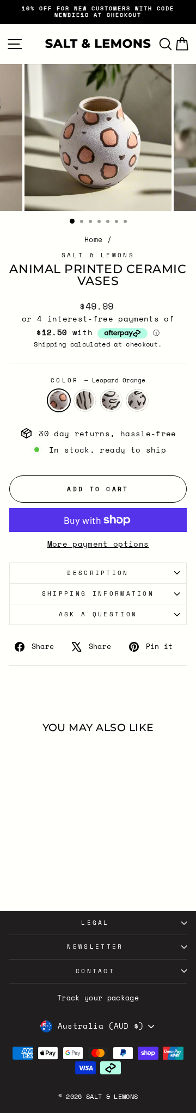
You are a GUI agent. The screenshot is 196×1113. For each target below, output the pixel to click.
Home (93, 239)
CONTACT (95, 971)
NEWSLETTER (95, 946)
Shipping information (98, 593)
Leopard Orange (59, 400)
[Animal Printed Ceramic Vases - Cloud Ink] (49, 875)
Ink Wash (137, 400)
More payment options (98, 544)
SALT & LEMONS (98, 255)
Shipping (50, 345)
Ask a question (98, 614)
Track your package (98, 998)
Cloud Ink (111, 400)
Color (98, 380)
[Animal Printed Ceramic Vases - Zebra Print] (37, 875)
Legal (95, 922)
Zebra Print (85, 400)
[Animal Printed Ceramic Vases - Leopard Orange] (24, 875)
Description (97, 572)
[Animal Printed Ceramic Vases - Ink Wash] (62, 875)
